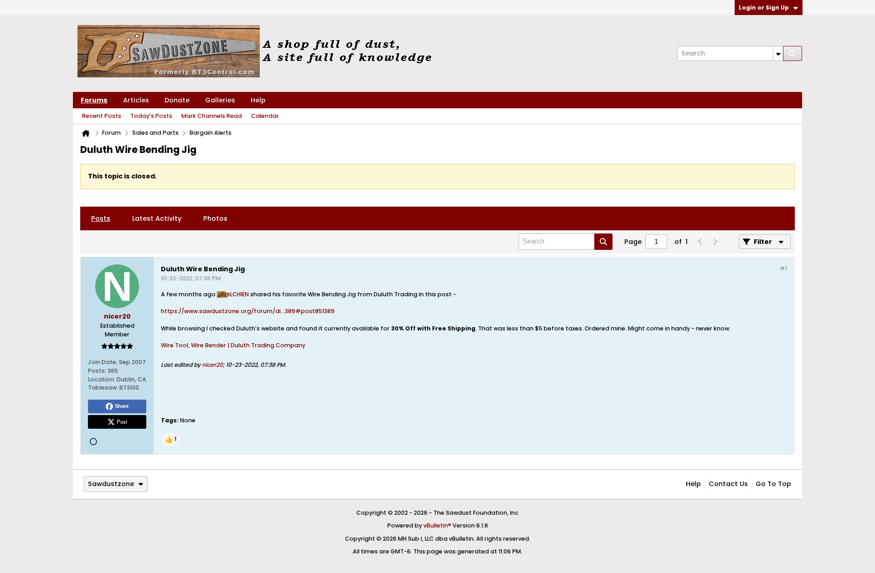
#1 (783, 268)
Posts (100, 218)
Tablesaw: (103, 387)
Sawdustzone (111, 483)
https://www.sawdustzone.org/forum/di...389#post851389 (248, 311)
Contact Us (728, 483)
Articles (136, 100)
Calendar (265, 116)
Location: (101, 379)
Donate (177, 100)
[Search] (792, 53)
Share (122, 406)
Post (122, 421)
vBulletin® (437, 525)
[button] (170, 439)
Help (258, 100)
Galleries (220, 100)
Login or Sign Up (764, 7)
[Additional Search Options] (778, 53)
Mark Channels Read (211, 116)
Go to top (773, 483)
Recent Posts (101, 116)
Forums (94, 100)
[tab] (100, 218)
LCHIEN (239, 294)
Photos (215, 218)
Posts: (97, 371)
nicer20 (212, 365)
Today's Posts (151, 116)
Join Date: (103, 362)
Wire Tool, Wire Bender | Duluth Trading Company (233, 345)
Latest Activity (156, 218)
